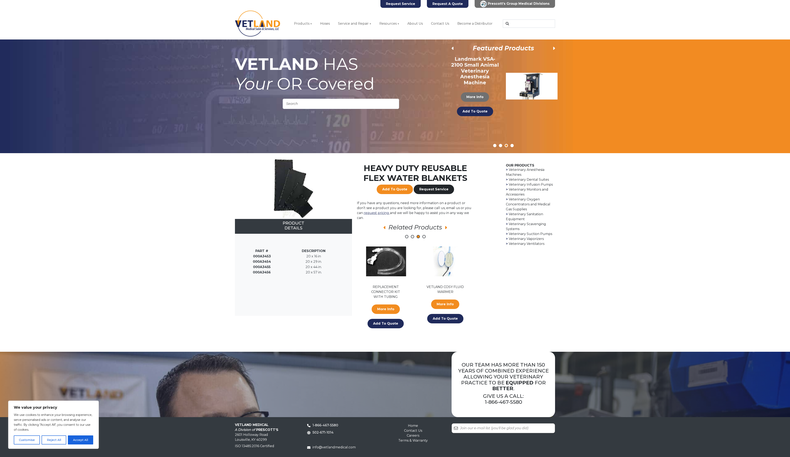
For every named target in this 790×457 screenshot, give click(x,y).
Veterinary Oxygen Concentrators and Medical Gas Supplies (528, 204)
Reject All (54, 440)
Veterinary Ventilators (526, 244)
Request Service (400, 4)
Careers (413, 435)
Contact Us (440, 23)
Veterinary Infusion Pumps (531, 184)
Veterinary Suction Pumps (530, 234)
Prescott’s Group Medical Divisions (518, 4)
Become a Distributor (475, 23)
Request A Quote (447, 4)
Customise (27, 440)
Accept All (80, 440)
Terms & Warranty (413, 440)
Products (301, 23)
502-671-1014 (323, 432)
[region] (53, 425)
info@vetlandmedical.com (334, 447)
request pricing (377, 213)
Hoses (325, 23)
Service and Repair (353, 23)
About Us (415, 23)
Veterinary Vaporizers (526, 239)
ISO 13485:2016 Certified (254, 446)
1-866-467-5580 (503, 402)
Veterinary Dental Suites (529, 180)
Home (413, 426)
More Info (475, 91)
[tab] (293, 226)
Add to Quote (475, 105)
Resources (388, 23)
